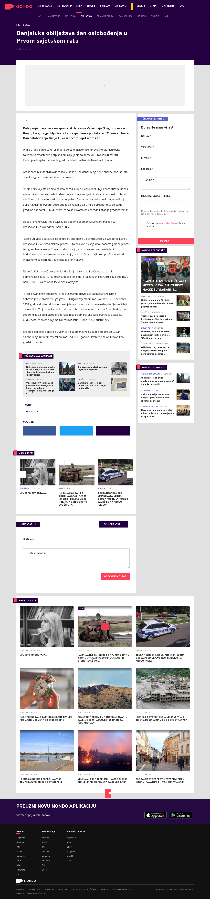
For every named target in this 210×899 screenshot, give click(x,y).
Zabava (45, 851)
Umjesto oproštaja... (33, 493)
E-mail (146, 158)
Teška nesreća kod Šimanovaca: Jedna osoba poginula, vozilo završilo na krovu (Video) (113, 499)
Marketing (34, 889)
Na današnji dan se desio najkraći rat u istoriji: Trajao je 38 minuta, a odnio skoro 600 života (73, 499)
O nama (20, 889)
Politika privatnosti (123, 889)
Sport (19, 851)
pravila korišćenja (169, 223)
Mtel (18, 865)
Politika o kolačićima (84, 889)
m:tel (166, 889)
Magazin (20, 856)
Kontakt (63, 889)
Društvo (26, 25)
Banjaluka (32, 411)
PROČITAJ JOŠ (27, 600)
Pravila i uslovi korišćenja (30, 893)
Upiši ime (28, 539)
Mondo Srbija (48, 831)
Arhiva (104, 889)
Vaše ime (147, 147)
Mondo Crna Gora (76, 831)
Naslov (146, 136)
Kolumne (20, 870)
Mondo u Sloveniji (153, 367)
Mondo (19, 831)
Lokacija (147, 169)
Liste (44, 870)
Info (18, 25)
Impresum (49, 889)
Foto (18, 874)
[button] (22, 474)
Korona (20, 842)
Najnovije (21, 837)
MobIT (19, 860)
